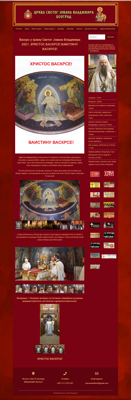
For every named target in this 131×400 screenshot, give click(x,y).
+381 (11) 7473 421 (65, 383)
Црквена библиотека (107, 29)
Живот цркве (36, 29)
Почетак (19, 29)
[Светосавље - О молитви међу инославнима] (95, 257)
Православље (49, 29)
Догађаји (60, 29)
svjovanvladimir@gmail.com (96, 383)
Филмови (70, 29)
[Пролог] (95, 227)
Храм (27, 29)
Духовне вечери (91, 29)
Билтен (79, 29)
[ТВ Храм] (109, 174)
